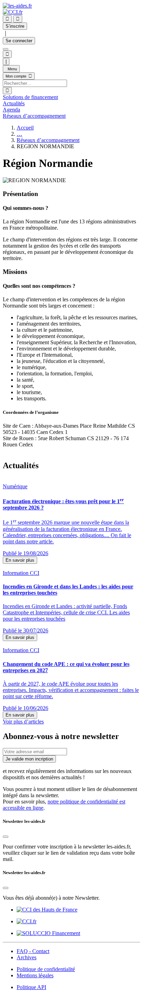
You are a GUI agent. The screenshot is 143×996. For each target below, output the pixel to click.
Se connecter (19, 40)
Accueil (25, 128)
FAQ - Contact (33, 951)
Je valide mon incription (29, 759)
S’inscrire (15, 26)
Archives (26, 957)
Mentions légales (35, 975)
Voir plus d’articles (23, 721)
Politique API (31, 987)
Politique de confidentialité (46, 969)
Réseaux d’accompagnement (48, 140)
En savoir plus (20, 560)
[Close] (5, 837)
